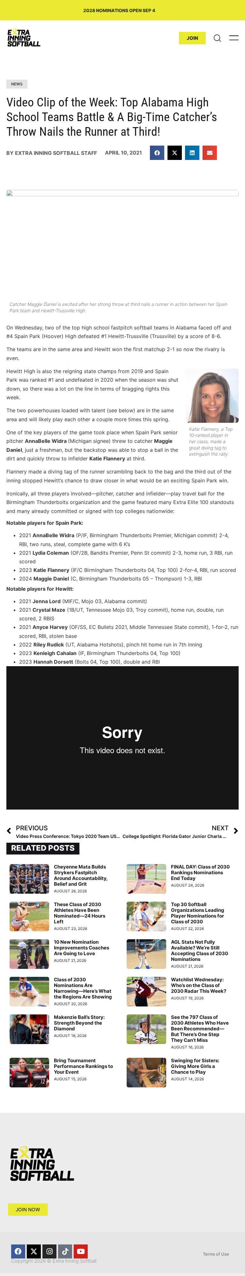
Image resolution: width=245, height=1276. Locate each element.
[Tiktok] (65, 1251)
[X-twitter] (34, 1251)
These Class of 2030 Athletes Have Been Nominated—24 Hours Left (79, 913)
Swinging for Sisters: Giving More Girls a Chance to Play (195, 1066)
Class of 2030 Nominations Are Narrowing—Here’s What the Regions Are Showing (83, 988)
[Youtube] (81, 1251)
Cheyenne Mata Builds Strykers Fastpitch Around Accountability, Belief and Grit (81, 875)
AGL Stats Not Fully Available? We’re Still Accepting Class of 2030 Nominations (199, 950)
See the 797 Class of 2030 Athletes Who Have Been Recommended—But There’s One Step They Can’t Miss (200, 1028)
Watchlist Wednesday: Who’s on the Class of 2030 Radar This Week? (198, 985)
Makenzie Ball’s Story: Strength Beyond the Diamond (79, 1023)
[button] (157, 153)
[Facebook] (18, 1251)
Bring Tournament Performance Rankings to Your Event (83, 1066)
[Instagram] (49, 1251)
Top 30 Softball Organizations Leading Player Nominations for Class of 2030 (197, 913)
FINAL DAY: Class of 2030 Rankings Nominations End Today (200, 872)
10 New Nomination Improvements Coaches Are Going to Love (81, 947)
